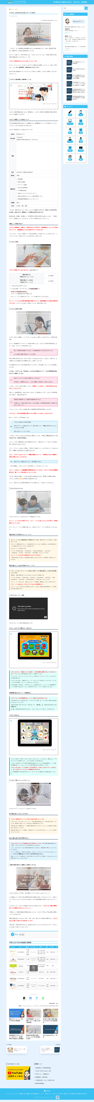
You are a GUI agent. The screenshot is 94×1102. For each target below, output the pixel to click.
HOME (48, 1091)
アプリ (80, 114)
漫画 (81, 141)
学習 (70, 114)
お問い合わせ (76, 2)
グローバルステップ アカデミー (13, 988)
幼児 (46, 1006)
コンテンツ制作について (46, 1093)
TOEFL (70, 150)
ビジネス (70, 141)
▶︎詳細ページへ (68, 32)
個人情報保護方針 (35, 1093)
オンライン (70, 123)
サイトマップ (10, 1093)
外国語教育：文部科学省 (41, 1077)
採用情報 (28, 1093)
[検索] (86, 8)
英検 (81, 132)
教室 (81, 159)
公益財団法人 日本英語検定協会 (43, 1067)
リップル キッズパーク (13, 954)
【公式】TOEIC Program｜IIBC (43, 1071)
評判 (57, 1006)
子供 (42, 1006)
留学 (70, 132)
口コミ (37, 1006)
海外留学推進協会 (39, 1083)
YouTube (81, 150)
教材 (57, 1003)
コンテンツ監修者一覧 (20, 1093)
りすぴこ (25, 1006)
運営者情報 (84, 2)
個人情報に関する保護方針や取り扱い (62, 2)
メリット (32, 1006)
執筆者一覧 (66, 1093)
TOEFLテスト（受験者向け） (42, 1074)
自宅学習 (52, 1006)
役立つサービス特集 (57, 1093)
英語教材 (21, 478)
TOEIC (80, 123)
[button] (16, 947)
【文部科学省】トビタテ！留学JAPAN (45, 1080)
